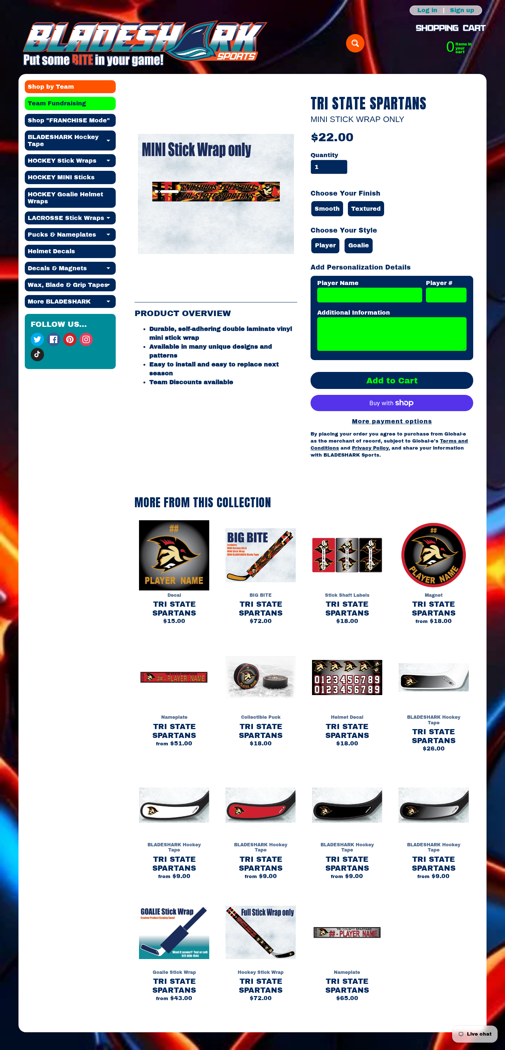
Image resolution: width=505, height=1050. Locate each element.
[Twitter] (37, 339)
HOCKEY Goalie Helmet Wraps (65, 197)
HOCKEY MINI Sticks (61, 177)
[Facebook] (53, 339)
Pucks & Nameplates (72, 236)
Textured (366, 209)
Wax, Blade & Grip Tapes (72, 286)
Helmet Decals (51, 251)
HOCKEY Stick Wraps (72, 162)
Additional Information (353, 312)
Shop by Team (51, 87)
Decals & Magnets (72, 270)
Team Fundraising (57, 103)
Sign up (462, 10)
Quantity (324, 155)
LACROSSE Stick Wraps (72, 219)
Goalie (358, 245)
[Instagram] (86, 339)
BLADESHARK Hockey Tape (72, 141)
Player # (439, 283)
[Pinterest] (70, 339)
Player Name (338, 283)
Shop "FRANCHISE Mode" (69, 120)
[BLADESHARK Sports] (145, 43)
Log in (427, 10)
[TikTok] (37, 354)
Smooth (327, 209)
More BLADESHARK (72, 303)
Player (325, 245)
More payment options (392, 421)
